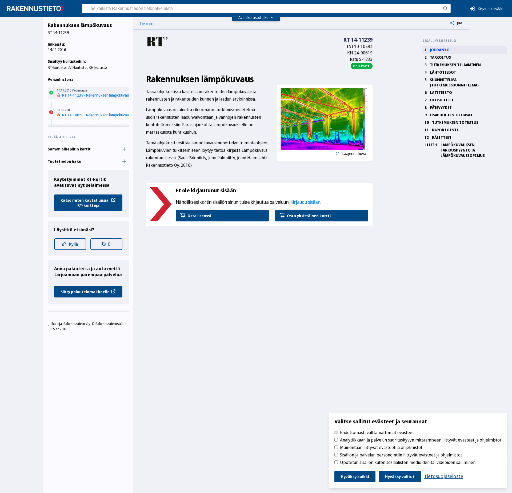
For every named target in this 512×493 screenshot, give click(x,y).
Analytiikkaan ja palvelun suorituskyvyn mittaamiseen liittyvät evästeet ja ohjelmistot (420, 440)
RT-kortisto (57, 67)
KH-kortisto (98, 67)
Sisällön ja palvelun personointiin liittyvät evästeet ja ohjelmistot (401, 455)
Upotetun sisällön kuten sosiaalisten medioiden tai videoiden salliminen (407, 462)
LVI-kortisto (77, 67)
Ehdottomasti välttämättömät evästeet (377, 432)
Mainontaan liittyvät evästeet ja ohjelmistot (381, 447)
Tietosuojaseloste (443, 476)
